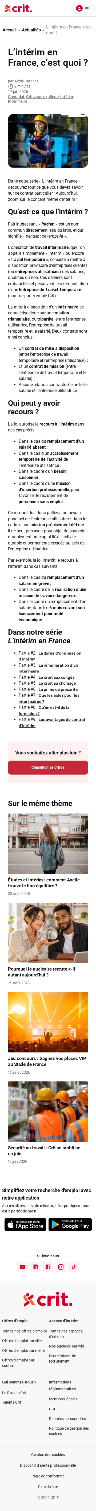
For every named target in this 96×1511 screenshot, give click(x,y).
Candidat (16, 96)
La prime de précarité (58, 689)
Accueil (10, 29)
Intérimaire (17, 101)
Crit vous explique (42, 96)
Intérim (66, 96)
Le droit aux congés (57, 677)
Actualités (31, 29)
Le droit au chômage (57, 683)
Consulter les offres (47, 767)
